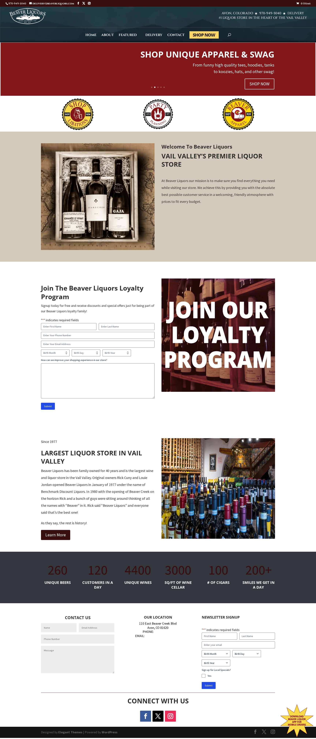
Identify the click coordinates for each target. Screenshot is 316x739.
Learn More (55, 535)
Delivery (153, 35)
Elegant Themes (70, 732)
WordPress (109, 732)
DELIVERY (295, 13)
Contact (176, 35)
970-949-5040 (270, 13)
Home (90, 35)
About (107, 35)
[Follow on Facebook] (145, 716)
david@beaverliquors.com (163, 636)
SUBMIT (102, 680)
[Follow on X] (158, 716)
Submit (48, 406)
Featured (128, 35)
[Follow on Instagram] (170, 716)
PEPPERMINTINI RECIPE (226, 64)
